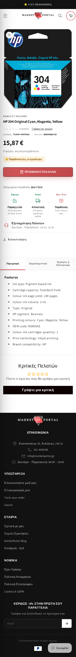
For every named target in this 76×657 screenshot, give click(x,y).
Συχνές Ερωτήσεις (16, 533)
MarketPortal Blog (15, 541)
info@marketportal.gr (40, 456)
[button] (5, 15)
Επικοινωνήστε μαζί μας (20, 483)
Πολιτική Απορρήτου (17, 577)
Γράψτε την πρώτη (42, 128)
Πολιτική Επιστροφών (18, 584)
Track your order (14, 497)
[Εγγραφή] (67, 623)
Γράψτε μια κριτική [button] (38, 390)
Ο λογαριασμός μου (17, 490)
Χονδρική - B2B (14, 548)
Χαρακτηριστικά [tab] (38, 263)
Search (8, 505)
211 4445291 (41, 449)
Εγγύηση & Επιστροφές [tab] (63, 263)
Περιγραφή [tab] (13, 263)
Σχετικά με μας (14, 526)
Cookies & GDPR (14, 591)
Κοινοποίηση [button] (17, 239)
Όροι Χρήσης (12, 569)
